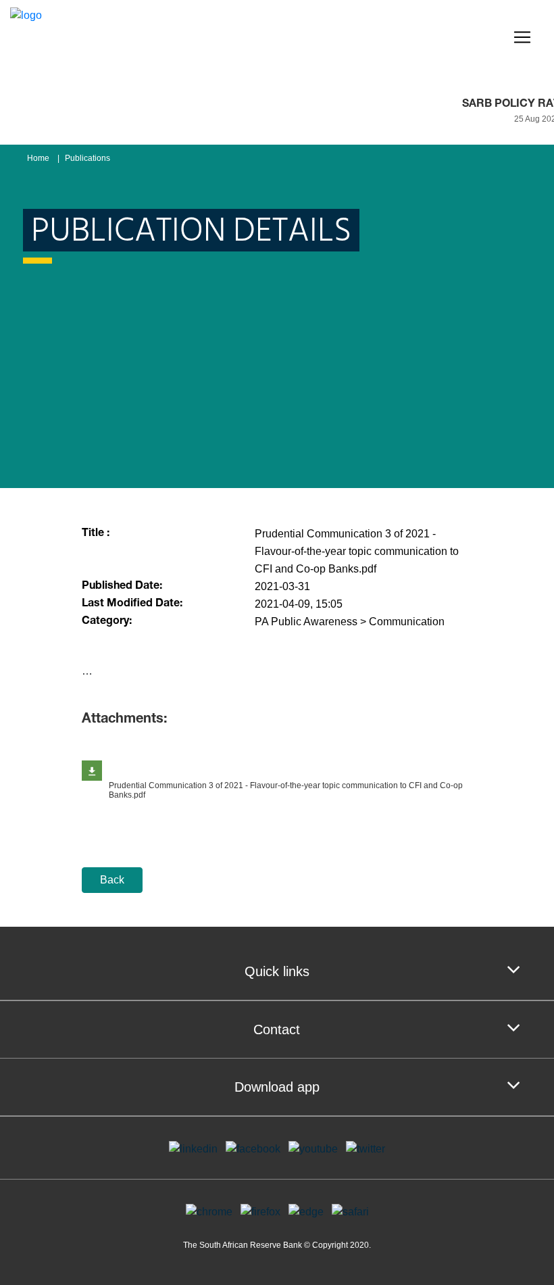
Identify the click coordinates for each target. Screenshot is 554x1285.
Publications (87, 158)
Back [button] (112, 880)
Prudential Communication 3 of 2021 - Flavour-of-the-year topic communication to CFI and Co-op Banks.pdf (286, 790)
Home (38, 158)
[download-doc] (92, 770)
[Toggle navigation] (522, 37)
